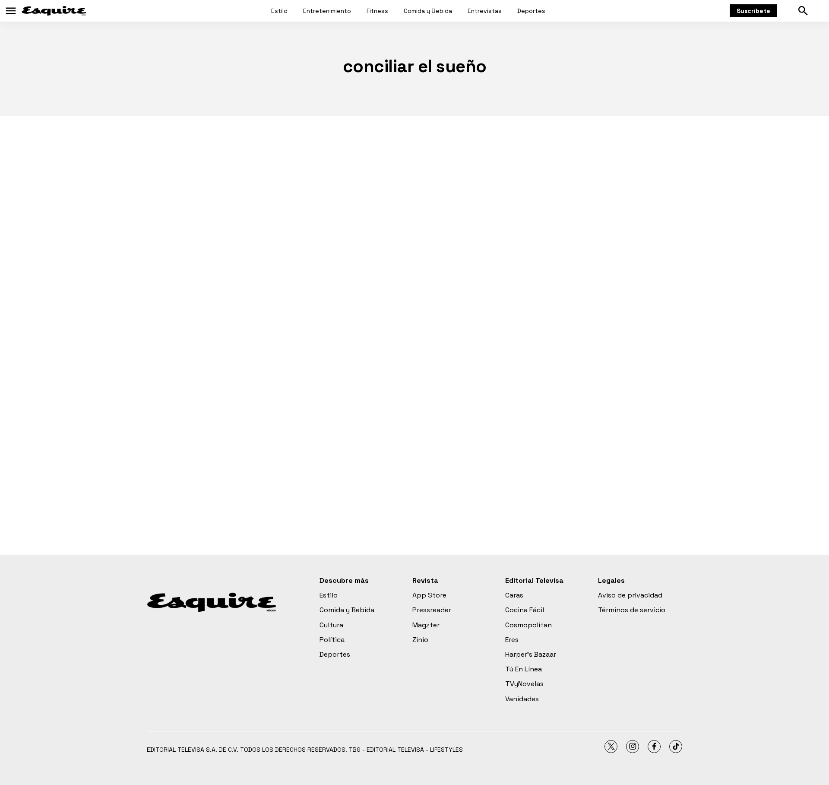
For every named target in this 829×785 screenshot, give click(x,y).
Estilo (279, 11)
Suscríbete (753, 11)
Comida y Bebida (428, 11)
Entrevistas (485, 11)
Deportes (531, 11)
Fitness (377, 11)
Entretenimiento (327, 11)
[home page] (54, 10)
